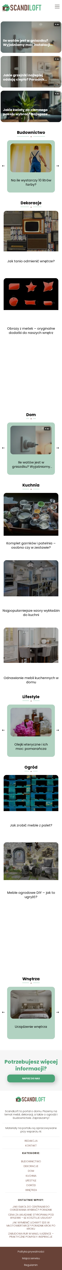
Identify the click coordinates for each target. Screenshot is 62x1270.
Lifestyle (31, 696)
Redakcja (31, 1141)
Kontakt (31, 1145)
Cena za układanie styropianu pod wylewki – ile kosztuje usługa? (31, 1216)
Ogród (31, 767)
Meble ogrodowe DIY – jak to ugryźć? (31, 895)
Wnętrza (31, 979)
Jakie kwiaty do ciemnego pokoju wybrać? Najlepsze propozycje (25, 112)
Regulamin (31, 1265)
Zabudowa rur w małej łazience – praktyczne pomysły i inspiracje (31, 1235)
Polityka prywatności (31, 1251)
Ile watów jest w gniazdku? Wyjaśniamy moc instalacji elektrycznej (26, 42)
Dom (31, 414)
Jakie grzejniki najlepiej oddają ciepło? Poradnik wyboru (23, 77)
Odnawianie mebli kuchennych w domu (31, 680)
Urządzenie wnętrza (31, 1027)
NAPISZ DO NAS (31, 1078)
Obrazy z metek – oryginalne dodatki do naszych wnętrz (31, 330)
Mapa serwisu (31, 1258)
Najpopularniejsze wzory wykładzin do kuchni (31, 612)
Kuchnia (31, 485)
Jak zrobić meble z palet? (31, 825)
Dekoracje (31, 203)
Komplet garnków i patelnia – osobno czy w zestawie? (31, 545)
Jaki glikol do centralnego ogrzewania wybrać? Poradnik (31, 1208)
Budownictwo (31, 132)
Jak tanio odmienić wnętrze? (31, 261)
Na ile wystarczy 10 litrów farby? (31, 182)
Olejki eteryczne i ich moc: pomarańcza (31, 746)
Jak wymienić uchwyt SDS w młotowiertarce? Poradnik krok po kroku (31, 1226)
